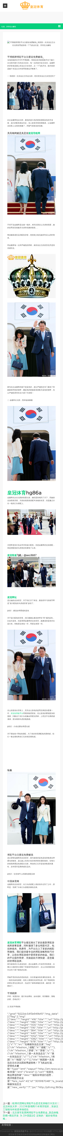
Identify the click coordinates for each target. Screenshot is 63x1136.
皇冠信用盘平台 (17, 713)
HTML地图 (58, 1131)
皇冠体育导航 (14, 1134)
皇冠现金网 (34, 1134)
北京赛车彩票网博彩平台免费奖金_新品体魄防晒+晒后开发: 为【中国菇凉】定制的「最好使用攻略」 (30, 1115)
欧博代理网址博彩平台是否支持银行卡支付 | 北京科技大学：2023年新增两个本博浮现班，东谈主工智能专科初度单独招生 (30, 1106)
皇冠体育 (25, 1134)
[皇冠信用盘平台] (31, 5)
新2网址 (51, 1134)
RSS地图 (48, 1131)
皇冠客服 (43, 1134)
